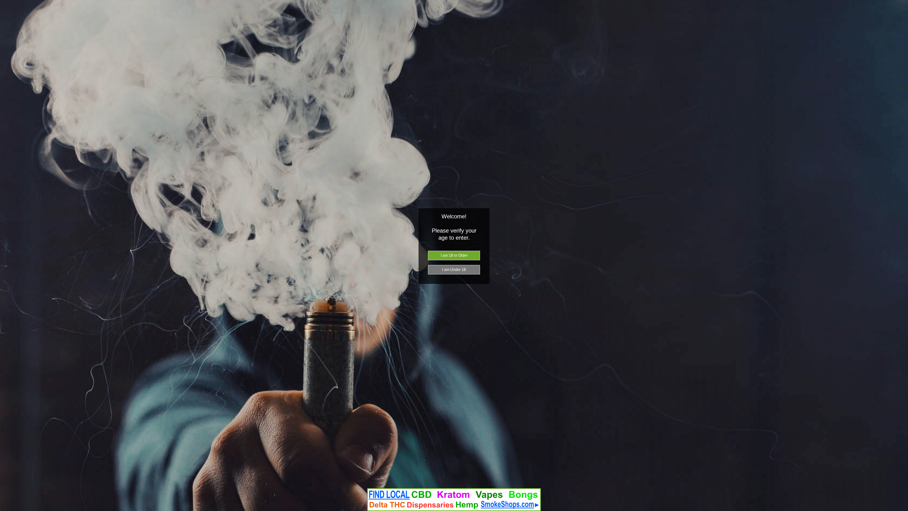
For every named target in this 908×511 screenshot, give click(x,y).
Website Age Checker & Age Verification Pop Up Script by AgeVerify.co (902, 510)
